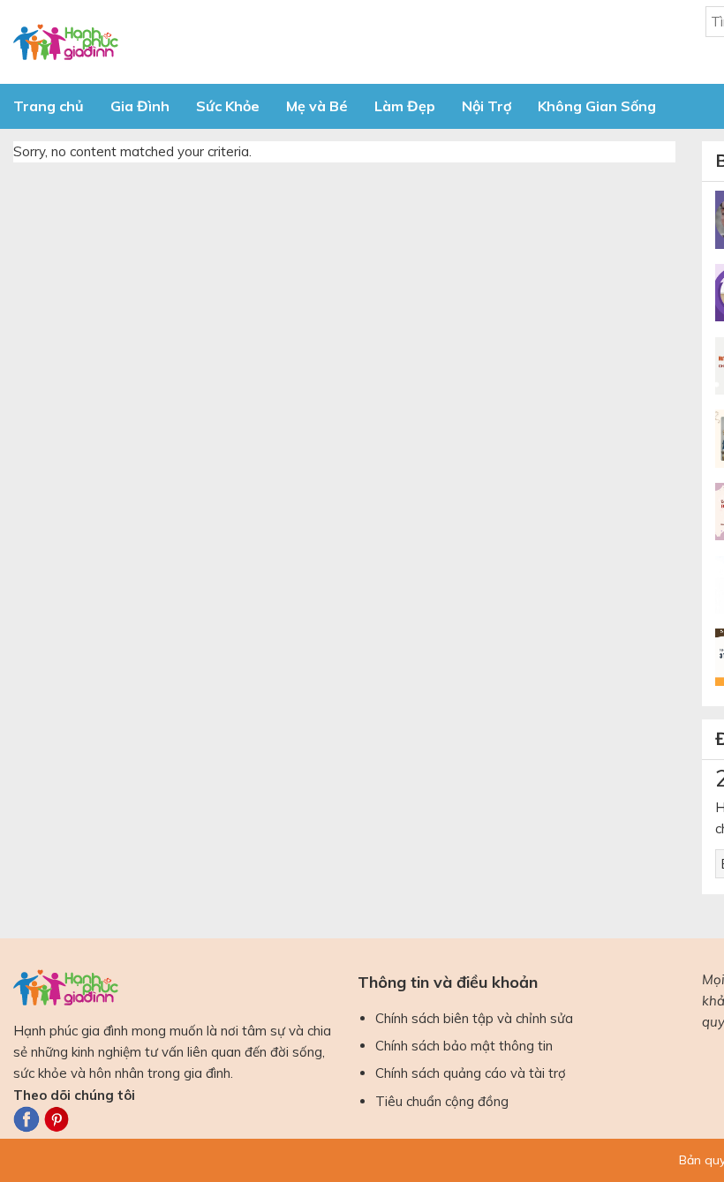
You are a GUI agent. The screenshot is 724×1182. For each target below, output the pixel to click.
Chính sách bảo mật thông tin (464, 1045)
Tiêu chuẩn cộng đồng (442, 1101)
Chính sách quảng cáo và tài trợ (470, 1073)
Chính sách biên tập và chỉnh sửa (474, 1018)
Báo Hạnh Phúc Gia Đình (172, 42)
